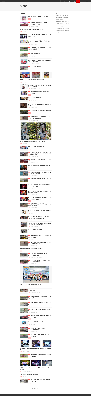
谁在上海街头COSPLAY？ (34, 290)
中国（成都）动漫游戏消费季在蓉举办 (29, 374)
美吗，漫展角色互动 (35, 53)
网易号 (21, 31)
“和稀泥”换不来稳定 (59, 32)
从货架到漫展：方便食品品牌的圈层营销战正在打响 (32, 79)
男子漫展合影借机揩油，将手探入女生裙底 (41, 178)
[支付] (72, 1)
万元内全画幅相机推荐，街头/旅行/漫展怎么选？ (31, 29)
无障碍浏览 (9, 1)
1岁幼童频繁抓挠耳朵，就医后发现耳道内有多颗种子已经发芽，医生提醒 (63, 17)
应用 (6, 1)
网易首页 (3, 1)
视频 (29, 26)
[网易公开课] (65, 1)
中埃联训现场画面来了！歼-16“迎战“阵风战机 (63, 23)
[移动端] (61, 1)
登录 (78, 1)
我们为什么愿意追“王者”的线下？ (36, 322)
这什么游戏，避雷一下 (36, 66)
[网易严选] (69, 1)
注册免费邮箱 (82, 1)
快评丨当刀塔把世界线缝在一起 (35, 98)
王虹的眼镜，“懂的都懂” (60, 19)
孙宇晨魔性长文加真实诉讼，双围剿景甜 (62, 30)
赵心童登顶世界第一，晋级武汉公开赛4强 (62, 28)
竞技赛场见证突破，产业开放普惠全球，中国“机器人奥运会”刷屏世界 (63, 15)
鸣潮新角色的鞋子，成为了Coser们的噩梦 (38, 16)
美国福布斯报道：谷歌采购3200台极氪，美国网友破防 (63, 21)
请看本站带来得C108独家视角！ (35, 229)
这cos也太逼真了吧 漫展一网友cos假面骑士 (41, 110)
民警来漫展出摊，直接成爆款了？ (36, 146)
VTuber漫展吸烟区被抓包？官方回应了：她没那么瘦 (32, 141)
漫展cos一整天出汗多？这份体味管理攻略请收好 (31, 248)
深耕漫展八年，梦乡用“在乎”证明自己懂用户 (30, 284)
